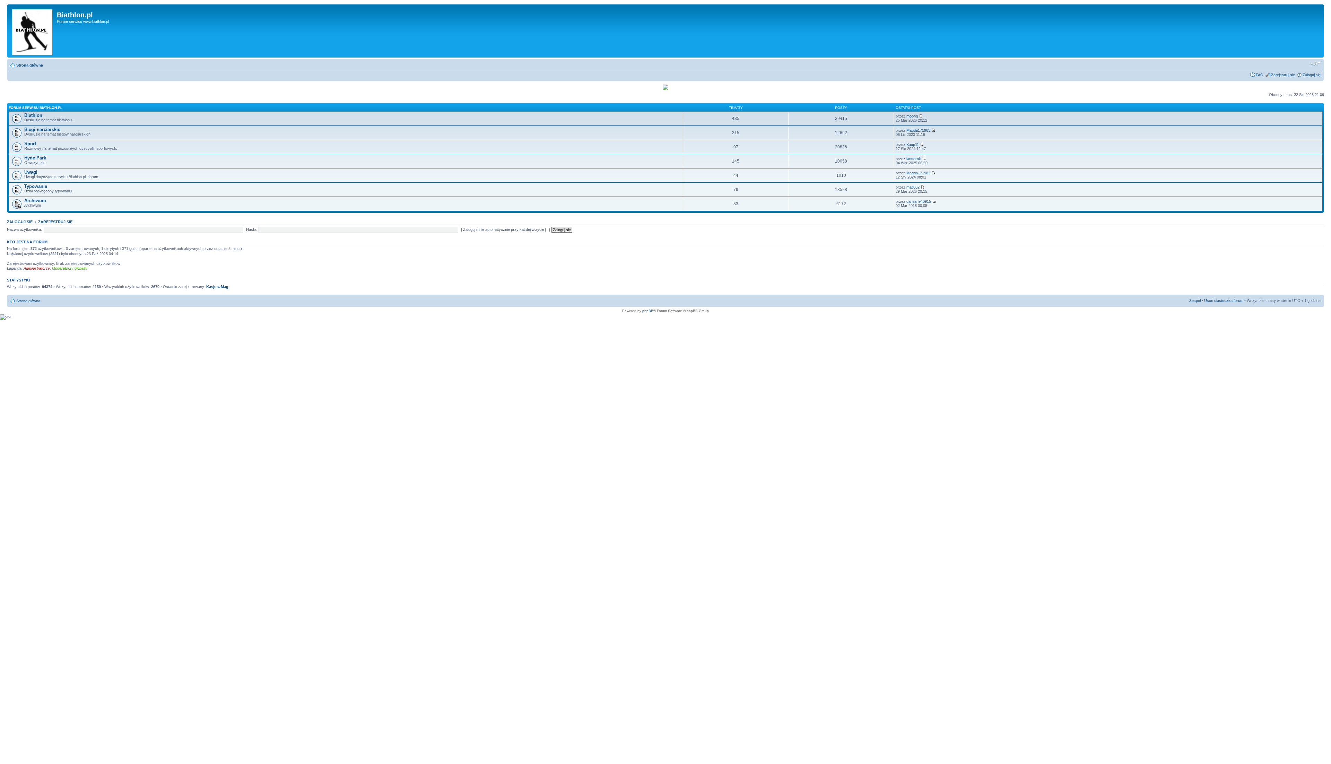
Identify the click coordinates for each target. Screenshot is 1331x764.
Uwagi (30, 172)
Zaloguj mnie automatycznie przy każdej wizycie (504, 229)
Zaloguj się (1312, 75)
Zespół (1195, 300)
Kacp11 (912, 144)
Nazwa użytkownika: (24, 229)
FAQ (1259, 75)
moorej (912, 116)
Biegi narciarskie (42, 129)
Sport (30, 143)
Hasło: (251, 229)
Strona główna (29, 65)
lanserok (913, 159)
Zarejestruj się (1283, 75)
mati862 (913, 187)
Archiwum (35, 200)
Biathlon (33, 115)
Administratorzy (37, 268)
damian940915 (918, 201)
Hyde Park (35, 157)
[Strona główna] (33, 31)
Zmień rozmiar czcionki (1316, 64)
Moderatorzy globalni (69, 268)
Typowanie (35, 186)
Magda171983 (918, 130)
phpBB (647, 311)
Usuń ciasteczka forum (1223, 300)
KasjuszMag (217, 287)
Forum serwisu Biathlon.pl (35, 108)
